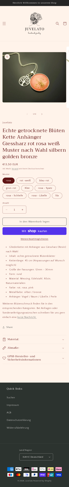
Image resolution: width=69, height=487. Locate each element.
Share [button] (9, 327)
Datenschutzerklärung (19, 420)
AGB (9, 412)
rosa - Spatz (45, 188)
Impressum (13, 405)
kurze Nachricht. (27, 317)
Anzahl (6, 203)
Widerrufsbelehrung (18, 428)
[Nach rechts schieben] (42, 114)
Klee (27, 188)
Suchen (11, 397)
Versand (15, 169)
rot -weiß (25, 180)
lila (57, 195)
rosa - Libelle (39, 195)
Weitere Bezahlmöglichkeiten (34, 239)
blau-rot (44, 180)
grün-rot (11, 188)
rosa (8, 180)
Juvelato (29, 481)
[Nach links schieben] (27, 114)
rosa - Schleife (14, 195)
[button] (4, 23)
